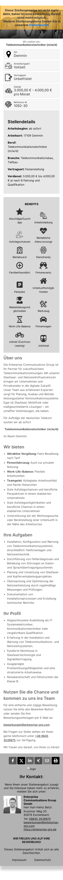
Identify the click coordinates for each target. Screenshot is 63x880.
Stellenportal (39, 25)
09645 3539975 (40, 819)
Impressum (19, 860)
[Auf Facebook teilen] (13, 760)
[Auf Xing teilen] (38, 760)
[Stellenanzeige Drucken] (55, 760)
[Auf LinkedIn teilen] (30, 760)
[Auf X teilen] (21, 760)
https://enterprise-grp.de (40, 829)
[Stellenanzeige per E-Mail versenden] (47, 760)
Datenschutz (42, 860)
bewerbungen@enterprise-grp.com (27, 724)
